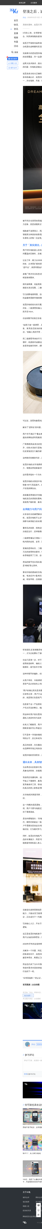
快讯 (16, 24)
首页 (16, 20)
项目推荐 (27, 995)
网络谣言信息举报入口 (31, 1216)
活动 (16, 45)
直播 (16, 33)
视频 (16, 37)
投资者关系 (27, 1210)
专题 (16, 41)
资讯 (16, 28)
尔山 (24, 17)
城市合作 (26, 1197)
